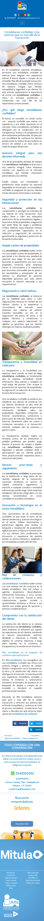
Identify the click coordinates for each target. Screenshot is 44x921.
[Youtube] (25, 15)
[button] (22, 23)
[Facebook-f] (18, 15)
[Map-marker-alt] (15, 15)
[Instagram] (22, 15)
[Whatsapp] (28, 15)
